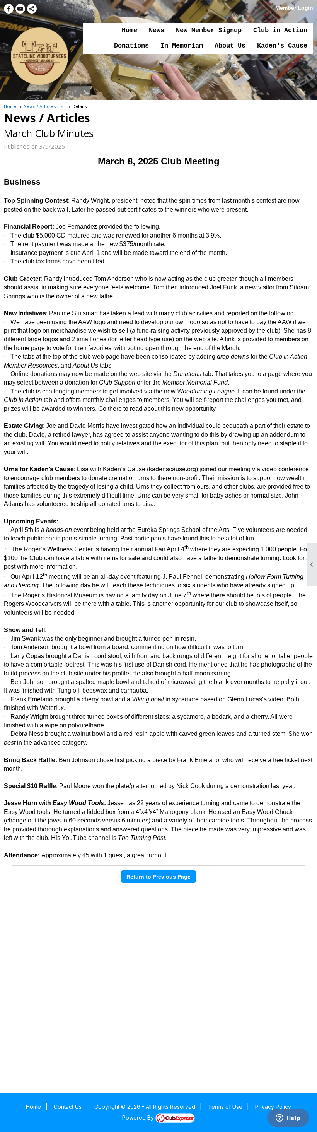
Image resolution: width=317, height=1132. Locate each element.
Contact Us (68, 1106)
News (156, 30)
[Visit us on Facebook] (9, 9)
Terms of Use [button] (225, 1106)
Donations (131, 46)
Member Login (294, 8)
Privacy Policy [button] (273, 1106)
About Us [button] (230, 46)
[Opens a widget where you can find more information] (288, 1118)
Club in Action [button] (280, 30)
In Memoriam (181, 46)
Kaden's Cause (282, 46)
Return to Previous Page (158, 877)
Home (129, 30)
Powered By (138, 1117)
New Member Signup (209, 30)
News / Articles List (44, 106)
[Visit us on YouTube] (20, 9)
